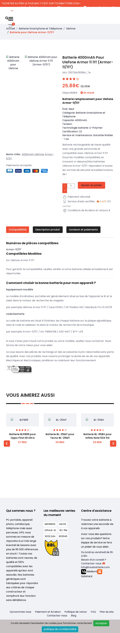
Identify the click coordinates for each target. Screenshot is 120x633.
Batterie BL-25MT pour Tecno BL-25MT (60, 435)
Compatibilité (17, 229)
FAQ (93, 612)
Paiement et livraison (48, 612)
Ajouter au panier (91, 185)
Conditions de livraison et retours (88, 210)
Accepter (101, 623)
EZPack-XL (50, 530)
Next (113, 443)
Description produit (47, 229)
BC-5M (63, 530)
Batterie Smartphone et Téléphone (40, 28)
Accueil (10, 28)
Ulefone (70, 28)
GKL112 (62, 524)
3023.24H (50, 536)
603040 (63, 536)
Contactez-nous (57, 615)
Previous (7, 443)
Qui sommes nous (20, 612)
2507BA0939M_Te (79, 72)
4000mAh (28, 154)
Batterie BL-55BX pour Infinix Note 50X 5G (97, 435)
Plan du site (107, 612)
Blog (73, 615)
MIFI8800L (50, 524)
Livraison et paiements (83, 229)
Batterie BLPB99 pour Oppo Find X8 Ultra (22, 435)
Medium (91, 571)
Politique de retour (76, 612)
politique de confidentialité (60, 629)
